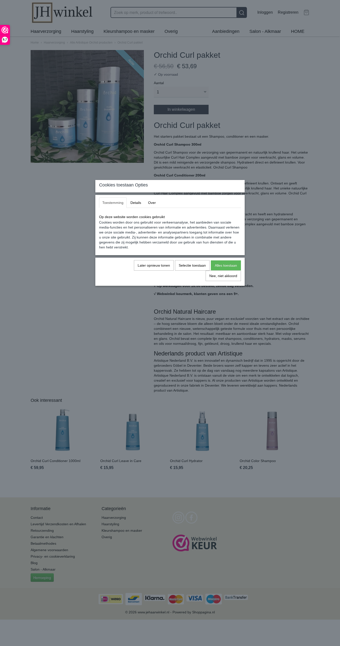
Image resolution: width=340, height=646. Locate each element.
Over (152, 203)
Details (135, 203)
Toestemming (112, 203)
